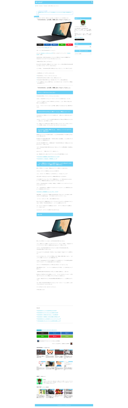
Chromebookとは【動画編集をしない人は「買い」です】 (47, 191)
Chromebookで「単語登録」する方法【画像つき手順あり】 (48, 316)
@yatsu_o (46, 47)
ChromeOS (49, 330)
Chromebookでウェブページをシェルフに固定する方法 (47, 312)
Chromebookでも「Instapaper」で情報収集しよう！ (46, 158)
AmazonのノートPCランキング (46, 53)
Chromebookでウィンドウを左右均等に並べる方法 (46, 310)
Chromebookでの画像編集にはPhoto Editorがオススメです (47, 156)
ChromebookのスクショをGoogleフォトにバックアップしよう (48, 318)
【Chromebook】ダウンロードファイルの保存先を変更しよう (48, 320)
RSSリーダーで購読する (79, 37)
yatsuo (44, 379)
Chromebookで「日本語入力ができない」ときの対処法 (47, 314)
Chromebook (39, 330)
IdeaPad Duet (54, 330)
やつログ (39, 2)
